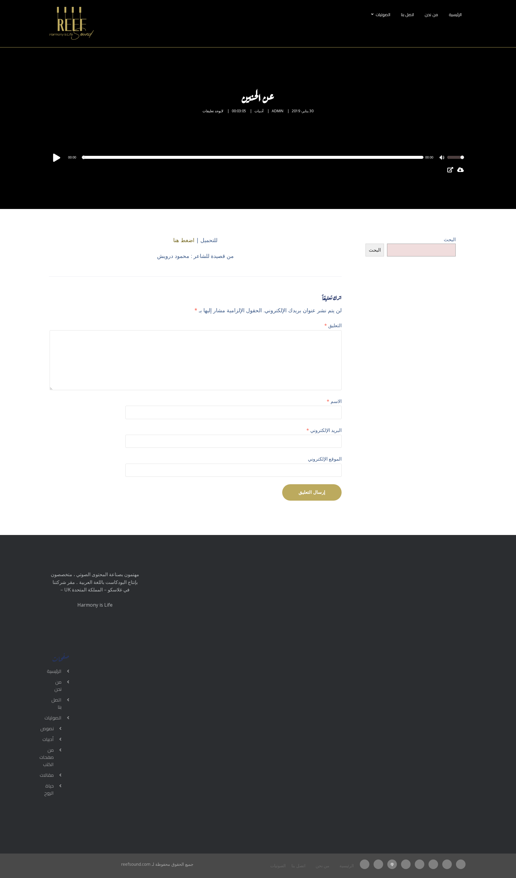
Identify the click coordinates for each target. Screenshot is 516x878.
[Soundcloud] (364, 864)
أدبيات (258, 110)
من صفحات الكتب (46, 757)
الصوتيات (383, 15)
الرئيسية (455, 15)
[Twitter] (447, 864)
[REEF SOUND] (71, 23)
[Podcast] (392, 864)
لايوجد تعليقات (212, 110)
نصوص (47, 728)
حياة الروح (49, 789)
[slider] (455, 161)
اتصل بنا (407, 15)
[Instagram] (433, 864)
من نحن (431, 15)
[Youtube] (406, 864)
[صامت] (443, 158)
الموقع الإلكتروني (325, 459)
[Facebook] (461, 864)
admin (277, 110)
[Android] (378, 864)
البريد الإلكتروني (324, 430)
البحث (450, 239)
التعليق (333, 325)
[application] (258, 157)
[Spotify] (419, 864)
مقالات (47, 775)
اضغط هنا (183, 240)
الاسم (334, 401)
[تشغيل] (57, 157)
